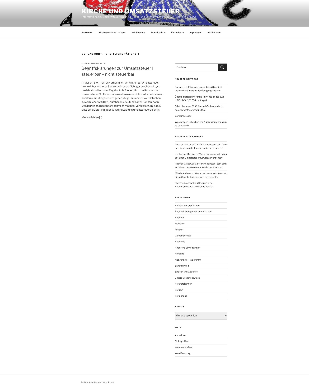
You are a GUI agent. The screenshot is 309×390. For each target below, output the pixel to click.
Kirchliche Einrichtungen (187, 247)
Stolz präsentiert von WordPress (97, 382)
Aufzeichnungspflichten (187, 205)
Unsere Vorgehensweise (187, 277)
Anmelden (180, 335)
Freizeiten (180, 223)
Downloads (157, 32)
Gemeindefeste (183, 115)
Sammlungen (182, 265)
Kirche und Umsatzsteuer (131, 11)
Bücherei (179, 217)
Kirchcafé (180, 241)
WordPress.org (182, 353)
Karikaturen (214, 32)
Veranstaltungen (183, 283)
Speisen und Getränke (186, 271)
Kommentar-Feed (184, 347)
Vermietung (181, 295)
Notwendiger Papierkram (188, 259)
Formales (176, 32)
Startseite (86, 32)
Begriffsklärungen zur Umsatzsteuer (193, 211)
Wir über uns (138, 32)
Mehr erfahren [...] (92, 117)
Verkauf (179, 289)
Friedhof (179, 229)
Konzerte (179, 253)
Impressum (195, 32)
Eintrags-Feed (182, 341)
